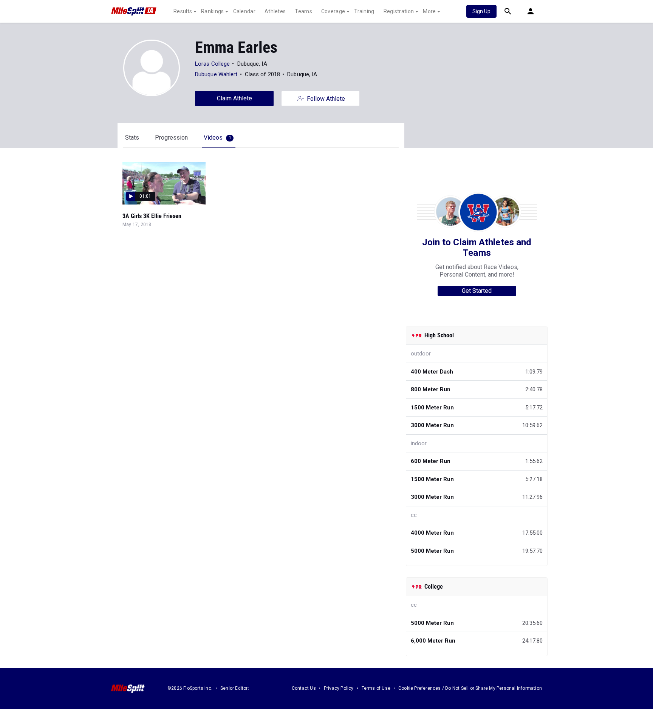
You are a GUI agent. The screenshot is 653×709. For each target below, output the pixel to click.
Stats (132, 137)
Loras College (212, 63)
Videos (217, 137)
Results (182, 11)
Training (364, 11)
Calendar (244, 11)
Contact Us (304, 688)
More (429, 11)
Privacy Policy (339, 688)
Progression (171, 137)
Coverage (333, 11)
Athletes (275, 11)
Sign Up (481, 11)
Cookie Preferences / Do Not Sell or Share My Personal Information (470, 688)
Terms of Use (376, 688)
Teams (303, 11)
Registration (399, 11)
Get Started (477, 290)
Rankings (212, 11)
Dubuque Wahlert (216, 74)
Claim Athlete (234, 98)
